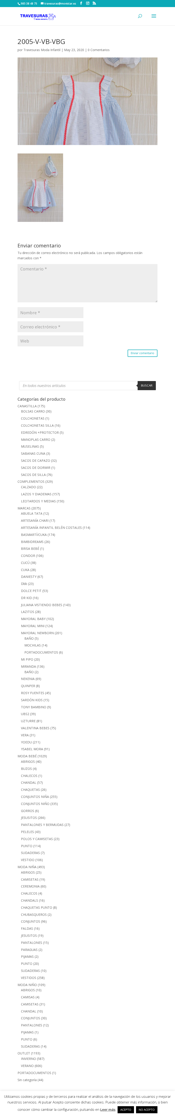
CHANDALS (29, 900)
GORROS (27, 811)
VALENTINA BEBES (35, 728)
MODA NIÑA (27, 867)
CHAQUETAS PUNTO (36, 907)
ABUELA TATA (31, 513)
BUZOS (26, 768)
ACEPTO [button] (125, 1110)
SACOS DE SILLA (33, 474)
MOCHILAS (32, 645)
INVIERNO (28, 1058)
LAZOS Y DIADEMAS (36, 494)
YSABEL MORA (32, 749)
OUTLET (24, 1053)
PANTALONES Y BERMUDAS (42, 825)
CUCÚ (25, 563)
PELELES (27, 832)
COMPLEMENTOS (31, 481)
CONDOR (28, 555)
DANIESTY (28, 576)
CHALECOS (29, 775)
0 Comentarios (99, 50)
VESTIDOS (28, 978)
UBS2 (25, 714)
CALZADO (28, 487)
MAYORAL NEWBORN (37, 633)
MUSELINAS (30, 446)
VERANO (27, 1066)
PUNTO (26, 846)
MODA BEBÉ (27, 756)
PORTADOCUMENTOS (41, 652)
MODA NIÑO (27, 985)
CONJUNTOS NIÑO (35, 804)
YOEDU (26, 742)
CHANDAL (28, 782)
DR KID (26, 598)
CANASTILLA (27, 406)
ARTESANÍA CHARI (35, 520)
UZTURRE (28, 721)
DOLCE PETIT (31, 591)
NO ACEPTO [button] (147, 1110)
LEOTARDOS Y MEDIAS (38, 501)
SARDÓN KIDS (32, 700)
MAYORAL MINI (32, 626)
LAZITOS (27, 612)
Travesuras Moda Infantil (41, 50)
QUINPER (28, 686)
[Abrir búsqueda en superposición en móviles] (87, 385)
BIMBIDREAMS (32, 542)
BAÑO (29, 638)
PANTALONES (31, 942)
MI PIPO (27, 659)
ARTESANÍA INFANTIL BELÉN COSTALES (51, 527)
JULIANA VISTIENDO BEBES (41, 605)
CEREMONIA (30, 886)
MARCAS (24, 508)
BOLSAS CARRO (33, 411)
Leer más (108, 1109)
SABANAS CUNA (33, 453)
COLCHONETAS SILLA (37, 425)
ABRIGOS (28, 761)
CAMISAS (28, 997)
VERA (25, 735)
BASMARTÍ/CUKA (34, 534)
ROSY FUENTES (32, 693)
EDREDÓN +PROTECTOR (40, 432)
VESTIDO (27, 860)
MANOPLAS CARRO (35, 439)
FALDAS (27, 928)
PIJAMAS (27, 956)
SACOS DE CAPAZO (35, 460)
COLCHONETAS (32, 418)
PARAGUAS (29, 949)
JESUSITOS (29, 817)
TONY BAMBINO (33, 707)
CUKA (25, 570)
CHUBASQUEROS (34, 914)
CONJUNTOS (30, 921)
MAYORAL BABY (33, 619)
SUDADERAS (30, 853)
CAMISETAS (30, 879)
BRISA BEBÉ (30, 548)
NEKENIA (28, 679)
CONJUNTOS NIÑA (35, 796)
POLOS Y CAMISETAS (37, 839)
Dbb (24, 583)
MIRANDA (28, 666)
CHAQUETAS (30, 789)
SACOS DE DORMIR (35, 467)
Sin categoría (27, 1080)
